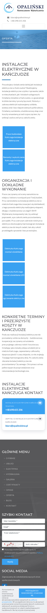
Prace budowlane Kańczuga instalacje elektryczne (14, 137)
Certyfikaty (13, 484)
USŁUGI (10, 463)
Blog (9, 500)
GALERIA (10, 479)
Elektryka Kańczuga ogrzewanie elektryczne (13, 296)
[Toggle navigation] (23, 26)
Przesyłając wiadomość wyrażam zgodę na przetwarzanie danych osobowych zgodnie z (24, 553)
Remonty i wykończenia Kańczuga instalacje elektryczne (13, 160)
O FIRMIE (10, 458)
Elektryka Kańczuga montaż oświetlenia (14, 250)
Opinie (9, 490)
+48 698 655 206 (18, 20)
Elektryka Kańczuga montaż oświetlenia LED (13, 273)
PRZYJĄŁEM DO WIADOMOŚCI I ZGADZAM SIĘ (32, 593)
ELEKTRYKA (12, 469)
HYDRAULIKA (12, 474)
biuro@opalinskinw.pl (20, 17)
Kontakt (11, 505)
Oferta (10, 495)
